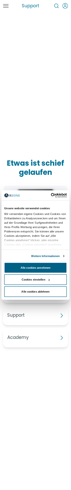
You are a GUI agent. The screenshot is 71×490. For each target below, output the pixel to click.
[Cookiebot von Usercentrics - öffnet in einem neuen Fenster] (51, 195)
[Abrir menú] (6, 6)
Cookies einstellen (33, 279)
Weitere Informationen (45, 256)
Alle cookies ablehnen (35, 291)
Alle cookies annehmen (35, 267)
